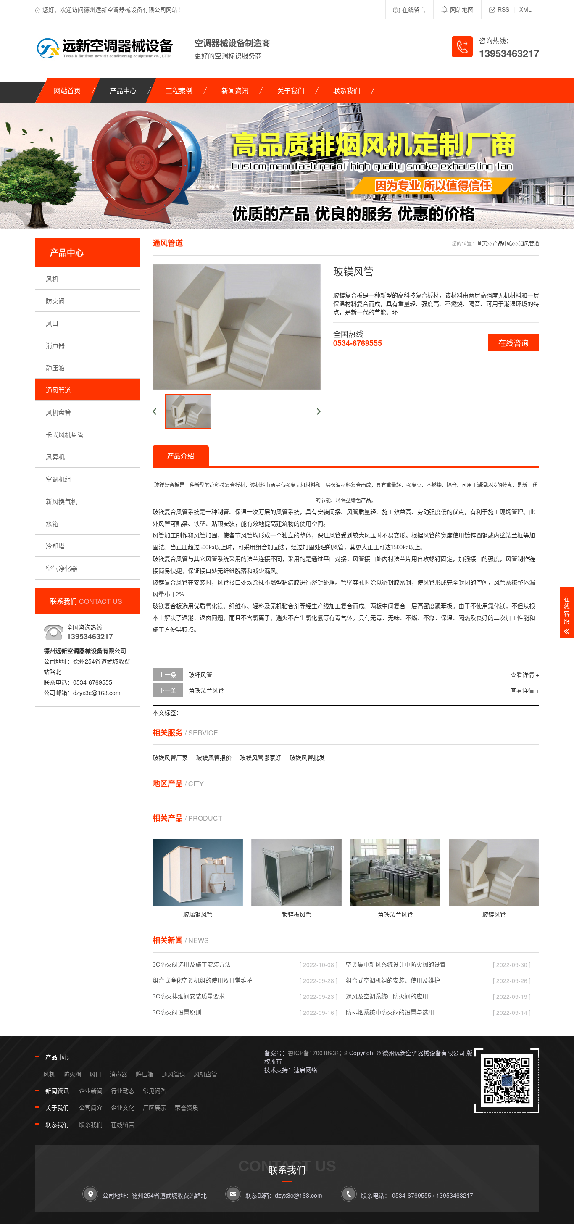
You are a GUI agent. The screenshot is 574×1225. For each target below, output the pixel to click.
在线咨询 (513, 342)
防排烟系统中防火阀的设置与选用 (390, 1012)
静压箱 (55, 367)
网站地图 (462, 9)
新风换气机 (61, 501)
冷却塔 (55, 545)
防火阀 (55, 300)
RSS (503, 9)
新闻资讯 (234, 90)
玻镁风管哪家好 (260, 757)
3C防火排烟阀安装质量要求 (189, 996)
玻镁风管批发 (307, 757)
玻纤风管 (200, 674)
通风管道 (58, 389)
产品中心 (123, 90)
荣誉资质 (186, 1107)
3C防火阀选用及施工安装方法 (192, 964)
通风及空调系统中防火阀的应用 (387, 996)
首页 (482, 243)
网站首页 (67, 90)
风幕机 (55, 456)
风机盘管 (58, 412)
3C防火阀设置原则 (177, 1012)
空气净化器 (61, 568)
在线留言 (414, 9)
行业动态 (122, 1090)
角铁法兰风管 (206, 690)
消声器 (55, 345)
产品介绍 (180, 456)
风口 (52, 323)
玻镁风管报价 (214, 757)
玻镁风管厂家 (170, 757)
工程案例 (179, 90)
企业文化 (122, 1107)
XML (525, 9)
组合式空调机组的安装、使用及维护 (393, 980)
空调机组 (58, 478)
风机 (52, 278)
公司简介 (91, 1107)
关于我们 (290, 90)
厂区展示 (154, 1107)
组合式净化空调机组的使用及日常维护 (203, 980)
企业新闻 (91, 1090)
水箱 (52, 523)
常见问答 (154, 1090)
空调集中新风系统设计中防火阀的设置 (396, 964)
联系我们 (346, 90)
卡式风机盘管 (65, 434)
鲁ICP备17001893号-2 (318, 1052)
